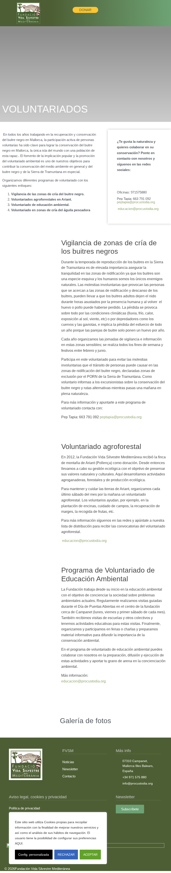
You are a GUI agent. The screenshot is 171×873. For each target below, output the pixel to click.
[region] (58, 838)
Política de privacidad (24, 808)
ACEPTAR (90, 854)
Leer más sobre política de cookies (50, 843)
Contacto (68, 776)
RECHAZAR (66, 854)
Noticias (68, 762)
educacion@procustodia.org (83, 681)
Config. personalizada (33, 854)
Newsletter (70, 769)
